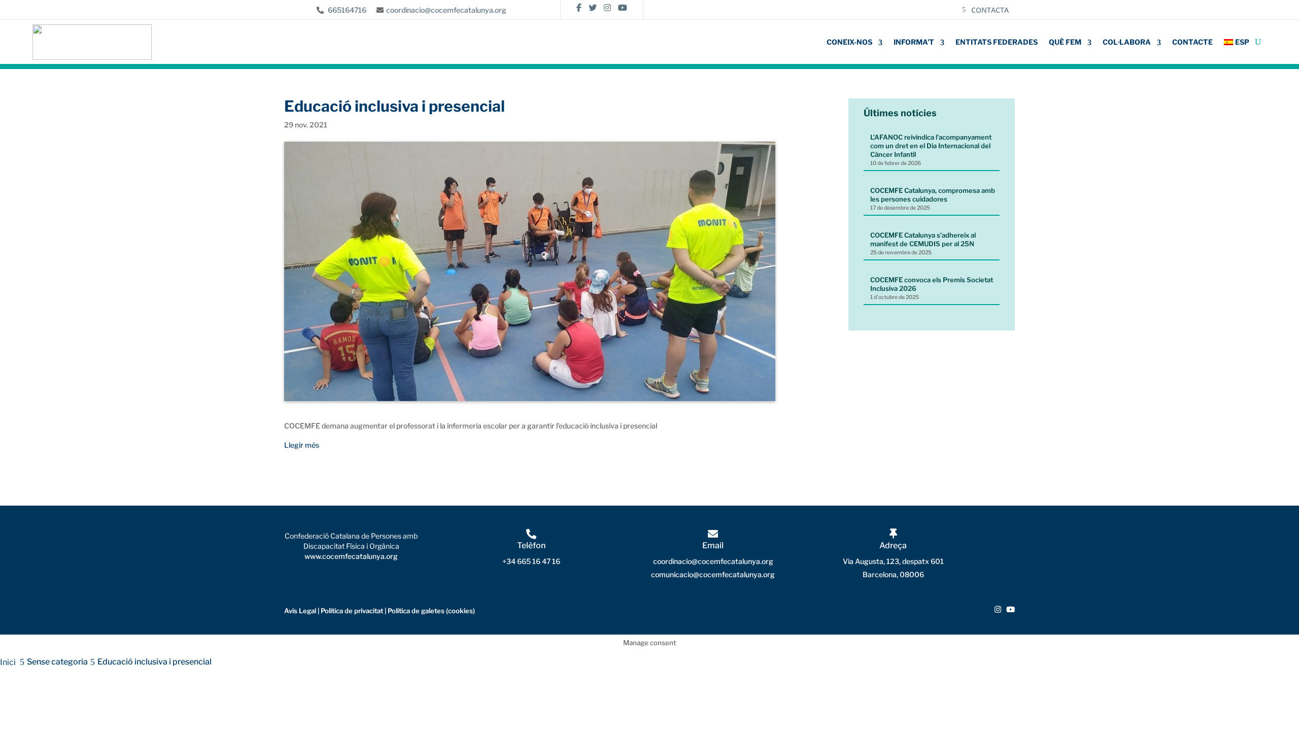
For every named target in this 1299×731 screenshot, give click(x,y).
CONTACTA (990, 10)
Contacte (1192, 42)
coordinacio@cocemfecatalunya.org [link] (446, 10)
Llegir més (301, 445)
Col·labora (1127, 42)
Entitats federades (996, 42)
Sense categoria (57, 662)
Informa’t (914, 42)
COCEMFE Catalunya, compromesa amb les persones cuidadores (932, 194)
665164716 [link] (346, 10)
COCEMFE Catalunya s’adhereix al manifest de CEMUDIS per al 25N (923, 239)
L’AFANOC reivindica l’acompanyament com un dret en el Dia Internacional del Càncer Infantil (931, 145)
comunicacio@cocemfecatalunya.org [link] (713, 574)
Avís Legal (300, 611)
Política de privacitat (352, 611)
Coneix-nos (849, 42)
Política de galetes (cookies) (430, 611)
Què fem (1065, 42)
